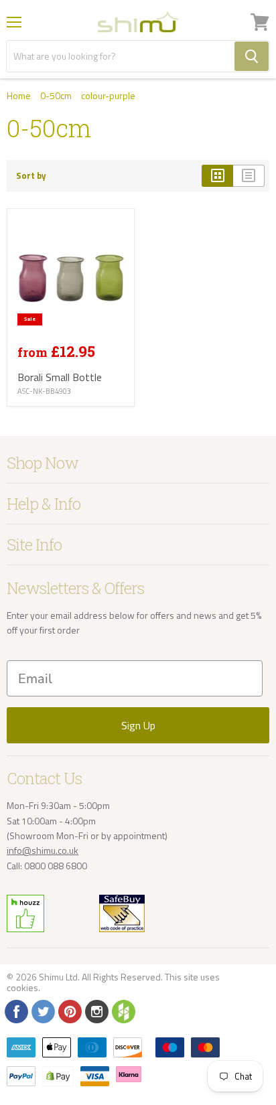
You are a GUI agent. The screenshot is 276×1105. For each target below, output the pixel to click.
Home (19, 95)
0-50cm (56, 95)
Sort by (31, 176)
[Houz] (122, 1010)
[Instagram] (95, 1010)
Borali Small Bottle (59, 377)
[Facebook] (15, 1010)
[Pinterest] (69, 1010)
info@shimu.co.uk (42, 850)
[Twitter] (42, 1010)
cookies (22, 987)
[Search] (251, 56)
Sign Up (138, 725)
